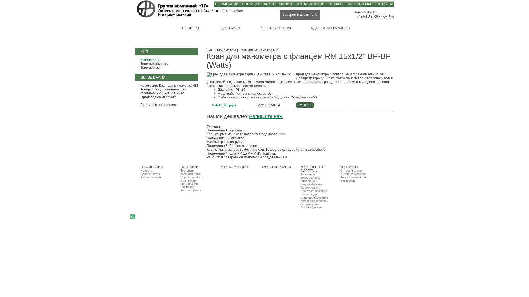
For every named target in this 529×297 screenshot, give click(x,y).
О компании (227, 4)
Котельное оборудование (310, 176)
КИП (210, 50)
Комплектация (278, 4)
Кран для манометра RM (258, 50)
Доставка (230, 28)
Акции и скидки (151, 177)
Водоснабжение (311, 184)
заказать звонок (365, 11)
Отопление (308, 181)
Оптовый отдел (351, 170)
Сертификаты (150, 173)
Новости (146, 170)
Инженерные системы (350, 4)
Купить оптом (275, 28)
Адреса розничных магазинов (353, 178)
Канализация (309, 187)
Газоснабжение (311, 207)
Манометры (150, 60)
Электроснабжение (313, 191)
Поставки (251, 4)
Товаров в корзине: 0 (299, 14)
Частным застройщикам (190, 188)
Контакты (383, 4)
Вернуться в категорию (159, 105)
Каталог (153, 28)
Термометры (150, 68)
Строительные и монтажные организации (191, 180)
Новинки (191, 28)
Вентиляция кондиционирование (314, 196)
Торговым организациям (190, 172)
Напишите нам (266, 116)
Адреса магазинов (330, 28)
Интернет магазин (353, 173)
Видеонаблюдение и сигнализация (314, 202)
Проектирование (310, 4)
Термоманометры (154, 64)
